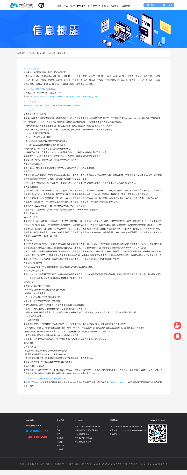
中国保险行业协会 (82, 434)
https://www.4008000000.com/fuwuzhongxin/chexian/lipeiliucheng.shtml (66, 96)
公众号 (169, 5)
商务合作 (60, 442)
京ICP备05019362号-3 (154, 464)
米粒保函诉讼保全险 (83, 442)
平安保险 (31, 53)
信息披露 (60, 449)
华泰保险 (61, 53)
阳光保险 (41, 53)
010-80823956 (37, 431)
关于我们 (60, 446)
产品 (58, 430)
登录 (152, 5)
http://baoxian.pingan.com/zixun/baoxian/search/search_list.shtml (53, 105)
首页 (58, 426)
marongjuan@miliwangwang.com (132, 430)
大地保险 (51, 53)
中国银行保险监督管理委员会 (86, 430)
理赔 (58, 434)
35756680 (117, 434)
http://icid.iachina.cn (117, 382)
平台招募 (60, 438)
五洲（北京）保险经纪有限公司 (87, 426)
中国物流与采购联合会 (84, 438)
